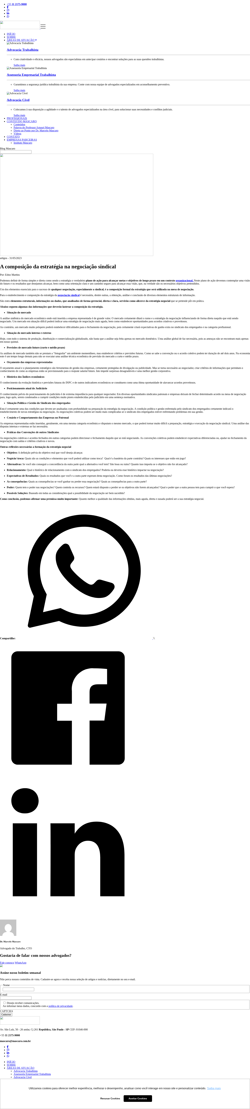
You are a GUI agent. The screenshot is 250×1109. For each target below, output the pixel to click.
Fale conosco (7, 962)
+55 (17, 4)
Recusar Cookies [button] (110, 1098)
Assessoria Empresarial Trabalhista (32, 1074)
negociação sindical (69, 295)
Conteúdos (19, 124)
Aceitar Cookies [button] (138, 1098)
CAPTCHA (6, 1011)
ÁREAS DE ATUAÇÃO (21, 40)
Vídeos (17, 133)
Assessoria (31, 75)
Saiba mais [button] (214, 1088)
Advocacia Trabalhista (26, 1071)
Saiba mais (19, 65)
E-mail (3, 994)
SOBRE (11, 37)
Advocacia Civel (23, 1077)
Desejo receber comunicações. (23, 1003)
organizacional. (185, 280)
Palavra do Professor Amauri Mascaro (34, 127)
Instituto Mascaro (23, 142)
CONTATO (13, 136)
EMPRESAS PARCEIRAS (22, 139)
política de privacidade (60, 1006)
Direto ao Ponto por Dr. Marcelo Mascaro (36, 130)
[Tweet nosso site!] (154, 638)
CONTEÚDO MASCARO (22, 121)
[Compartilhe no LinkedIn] (68, 911)
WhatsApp (20, 962)
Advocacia (22, 50)
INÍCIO (11, 33)
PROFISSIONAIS (17, 118)
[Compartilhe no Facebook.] (68, 775)
